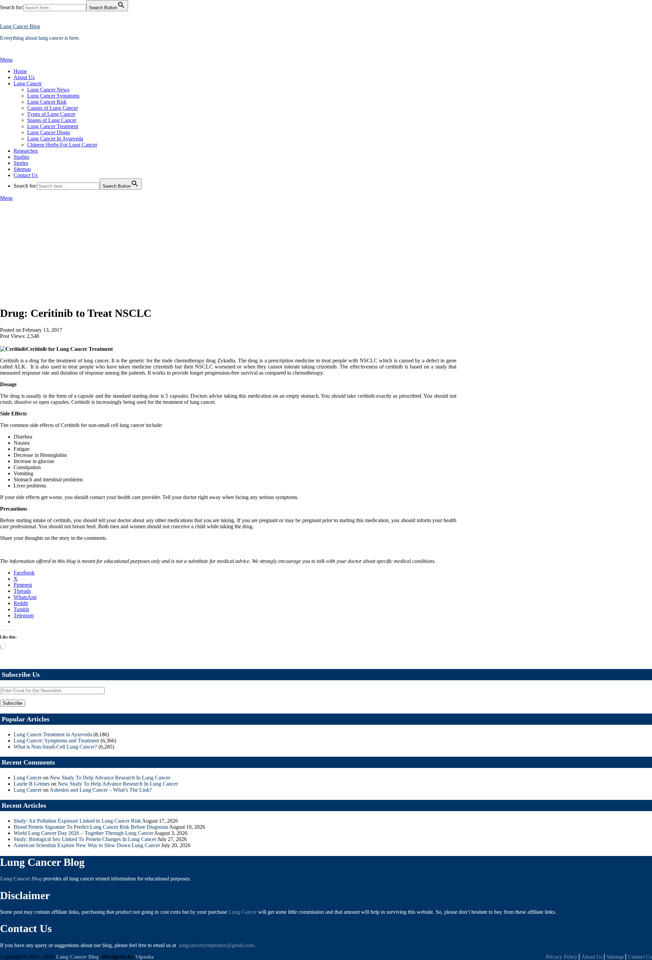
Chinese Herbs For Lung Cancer (62, 145)
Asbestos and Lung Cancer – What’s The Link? (101, 790)
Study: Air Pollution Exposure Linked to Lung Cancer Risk (77, 821)
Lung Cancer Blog (20, 26)
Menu (6, 60)
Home (20, 71)
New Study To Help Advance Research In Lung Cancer (110, 778)
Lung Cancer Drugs (48, 132)
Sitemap (22, 169)
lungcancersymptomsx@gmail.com (216, 945)
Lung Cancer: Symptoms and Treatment (56, 740)
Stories (21, 163)
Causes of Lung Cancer (52, 108)
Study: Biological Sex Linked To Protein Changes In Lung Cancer (85, 839)
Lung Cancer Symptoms (53, 96)
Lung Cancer (28, 83)
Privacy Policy (561, 957)
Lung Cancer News (48, 89)
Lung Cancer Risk (47, 102)
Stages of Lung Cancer (51, 120)
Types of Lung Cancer (51, 114)
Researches (26, 151)
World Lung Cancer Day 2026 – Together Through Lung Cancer (83, 833)
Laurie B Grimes (32, 784)
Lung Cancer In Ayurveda (55, 138)
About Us (24, 77)
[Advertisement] (326, 252)
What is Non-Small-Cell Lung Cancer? (55, 747)
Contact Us (26, 175)
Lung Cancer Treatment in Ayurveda (53, 734)
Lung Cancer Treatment (52, 126)
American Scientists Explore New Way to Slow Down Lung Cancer (87, 845)
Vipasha (144, 957)
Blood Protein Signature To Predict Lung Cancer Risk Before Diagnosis (91, 827)
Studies (21, 157)
